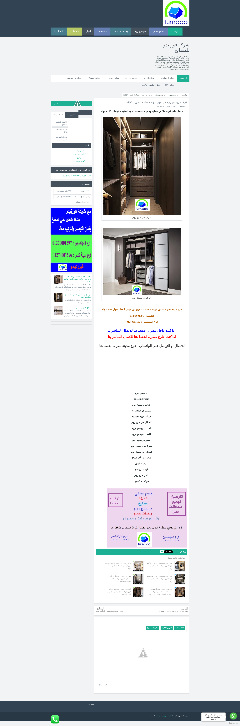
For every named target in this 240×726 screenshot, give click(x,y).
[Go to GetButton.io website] (233, 723)
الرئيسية (175, 31)
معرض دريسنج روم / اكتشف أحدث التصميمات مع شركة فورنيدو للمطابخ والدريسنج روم (160, 591)
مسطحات (102, 31)
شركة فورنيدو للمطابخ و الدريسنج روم (76, 175)
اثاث (83, 191)
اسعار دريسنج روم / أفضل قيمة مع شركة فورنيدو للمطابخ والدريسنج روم (159, 578)
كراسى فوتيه (80, 151)
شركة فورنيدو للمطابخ (163, 716)
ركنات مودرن (80, 161)
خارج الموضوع (152, 628)
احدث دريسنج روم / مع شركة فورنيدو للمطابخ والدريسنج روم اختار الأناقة (119, 591)
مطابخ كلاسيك (80, 196)
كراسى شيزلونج (79, 154)
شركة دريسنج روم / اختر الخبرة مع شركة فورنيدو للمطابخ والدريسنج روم (119, 578)
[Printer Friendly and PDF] (100, 552)
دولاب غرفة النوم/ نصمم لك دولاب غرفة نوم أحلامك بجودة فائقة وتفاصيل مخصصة (77, 279)
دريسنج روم (140, 31)
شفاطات (74, 31)
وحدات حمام (81, 202)
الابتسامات (180, 628)
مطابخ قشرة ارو (112, 78)
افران (88, 31)
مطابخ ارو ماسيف (167, 78)
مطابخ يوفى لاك (93, 78)
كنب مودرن (81, 158)
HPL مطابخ (169, 85)
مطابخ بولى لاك (130, 78)
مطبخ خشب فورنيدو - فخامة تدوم (109, 611)
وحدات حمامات (121, 31)
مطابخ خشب (158, 31)
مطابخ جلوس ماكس (83, 307)
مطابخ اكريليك (148, 78)
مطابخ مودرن (61, 196)
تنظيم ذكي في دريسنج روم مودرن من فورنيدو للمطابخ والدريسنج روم (118, 565)
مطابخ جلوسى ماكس (151, 85)
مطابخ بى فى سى (74, 78)
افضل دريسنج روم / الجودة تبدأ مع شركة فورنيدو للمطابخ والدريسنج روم (159, 565)
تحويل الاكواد (167, 628)
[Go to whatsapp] (233, 716)
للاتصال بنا (58, 31)
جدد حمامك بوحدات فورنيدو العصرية (173, 611)
